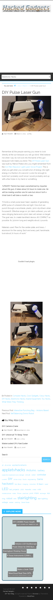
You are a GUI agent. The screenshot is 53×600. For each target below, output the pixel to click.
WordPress (30, 596)
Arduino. (31, 470)
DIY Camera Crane (10, 426)
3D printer (8, 465)
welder (11, 502)
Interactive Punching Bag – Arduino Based (31, 410)
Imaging (25, 484)
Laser (46, 484)
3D (2, 465)
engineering (32, 479)
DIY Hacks (6, 399)
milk (39, 489)
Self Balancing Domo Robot (22, 413)
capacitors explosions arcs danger (13, 475)
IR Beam (40, 484)
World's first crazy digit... (14, 560)
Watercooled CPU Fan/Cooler (15, 443)
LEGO (22, 489)
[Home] (15, 85)
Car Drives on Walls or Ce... (28, 524)
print (31, 493)
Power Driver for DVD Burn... (24, 547)
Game (40, 479)
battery (41, 470)
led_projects (14, 489)
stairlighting (27, 498)
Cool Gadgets (32, 396)
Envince (35, 594)
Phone (19, 493)
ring (3, 498)
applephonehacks (19, 465)
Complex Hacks (19, 396)
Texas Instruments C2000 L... (22, 558)
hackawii (7, 483)
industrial (32, 484)
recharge (43, 493)
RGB (48, 493)
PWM (36, 493)
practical (25, 493)
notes (14, 493)
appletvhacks (13, 470)
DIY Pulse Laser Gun (40, 161)
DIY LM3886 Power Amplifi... (24, 522)
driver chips (17, 479)
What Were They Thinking (13, 402)
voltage (5, 502)
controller (41, 475)
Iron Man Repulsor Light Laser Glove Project (23, 167)
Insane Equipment (33, 399)
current (4, 479)
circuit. (27, 475)
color (34, 475)
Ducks (25, 479)
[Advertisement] (26, 42)
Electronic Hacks (18, 399)
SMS (15, 498)
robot (9, 498)
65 (30, 134)
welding (17, 502)
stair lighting (43, 498)
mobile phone (6, 493)
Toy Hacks (46, 399)
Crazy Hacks (44, 396)
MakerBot (28, 489)
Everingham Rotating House (14, 550)
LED (5, 489)
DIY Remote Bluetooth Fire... (19, 576)
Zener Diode (25, 502)
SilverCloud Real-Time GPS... (21, 568)
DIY (10, 479)
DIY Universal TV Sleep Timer (15, 434)
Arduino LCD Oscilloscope (26, 544)
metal (34, 489)
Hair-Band (18, 484)
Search (5, 455)
